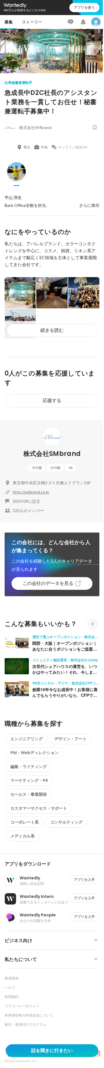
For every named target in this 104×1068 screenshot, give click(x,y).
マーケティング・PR (29, 780)
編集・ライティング (28, 766)
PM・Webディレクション (34, 753)
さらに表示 (89, 205)
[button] (54, 864)
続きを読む (52, 330)
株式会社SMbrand (52, 453)
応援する (52, 400)
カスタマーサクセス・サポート (38, 808)
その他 (36, 467)
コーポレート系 (24, 822)
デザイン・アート (70, 739)
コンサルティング (66, 822)
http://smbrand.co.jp (31, 491)
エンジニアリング (26, 739)
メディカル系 (22, 836)
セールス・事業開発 (28, 794)
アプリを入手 (84, 879)
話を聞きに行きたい (52, 1050)
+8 (70, 467)
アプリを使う (84, 7)
